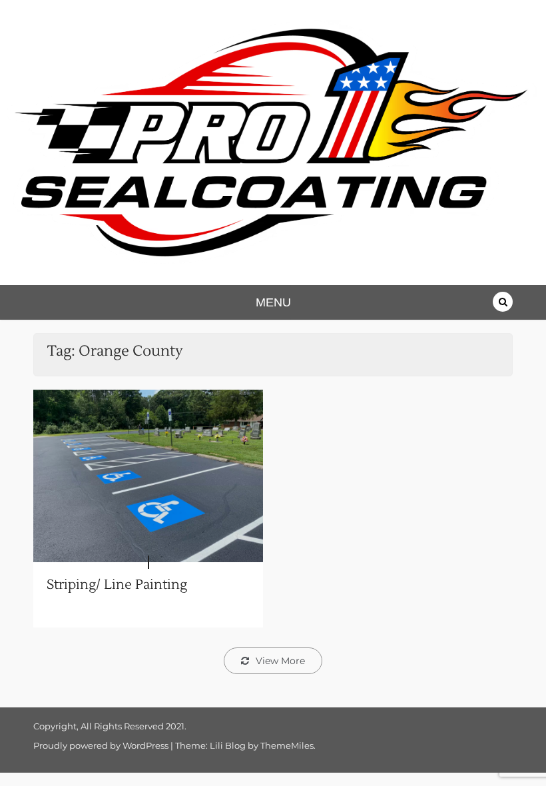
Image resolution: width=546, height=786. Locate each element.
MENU (273, 302)
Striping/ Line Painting (117, 584)
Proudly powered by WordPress (101, 746)
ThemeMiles (287, 746)
